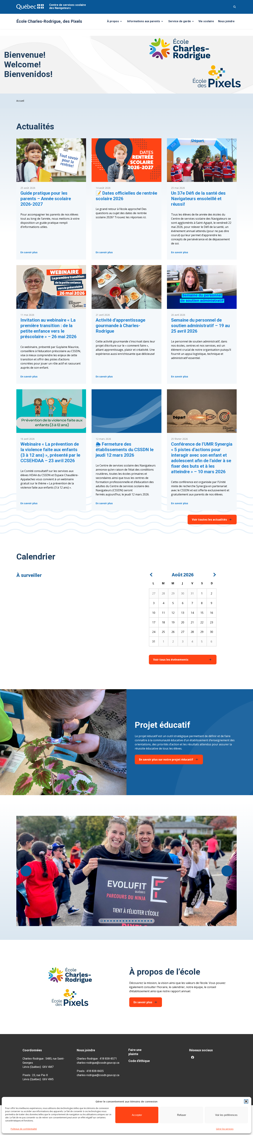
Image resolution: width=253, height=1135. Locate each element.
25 (163, 632)
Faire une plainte (134, 1052)
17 (153, 622)
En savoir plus (29, 253)
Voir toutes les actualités (209, 519)
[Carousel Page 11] (132, 921)
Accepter (137, 1114)
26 (173, 632)
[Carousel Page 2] (105, 921)
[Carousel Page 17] (151, 921)
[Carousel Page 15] (145, 921)
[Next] (214, 575)
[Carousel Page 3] (108, 921)
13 (182, 613)
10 (153, 613)
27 (153, 593)
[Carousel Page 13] (139, 921)
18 (163, 622)
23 (211, 622)
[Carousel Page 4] (111, 921)
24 (153, 632)
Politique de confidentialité (24, 1128)
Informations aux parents (146, 22)
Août (177, 575)
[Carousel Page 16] (148, 921)
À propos (115, 22)
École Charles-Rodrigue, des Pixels (49, 21)
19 (173, 622)
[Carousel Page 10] (129, 921)
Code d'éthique (139, 1061)
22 (201, 622)
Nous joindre (226, 21)
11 (163, 613)
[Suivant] (227, 870)
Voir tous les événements (170, 659)
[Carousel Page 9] (126, 921)
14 (192, 613)
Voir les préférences (226, 1114)
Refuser (181, 1114)
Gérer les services (224, 1128)
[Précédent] (25, 870)
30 (182, 593)
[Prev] (151, 575)
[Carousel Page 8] (123, 921)
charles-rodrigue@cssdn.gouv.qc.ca (98, 1062)
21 (192, 622)
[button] (246, 1101)
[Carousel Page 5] (114, 921)
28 (163, 593)
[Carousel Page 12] (135, 921)
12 (173, 613)
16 (211, 613)
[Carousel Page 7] (120, 921)
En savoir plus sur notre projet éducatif (166, 759)
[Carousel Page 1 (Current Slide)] (101, 921)
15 (201, 613)
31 (192, 593)
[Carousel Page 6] (117, 921)
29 (173, 593)
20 (182, 622)
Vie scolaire (206, 21)
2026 (188, 575)
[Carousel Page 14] (142, 921)
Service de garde (182, 22)
